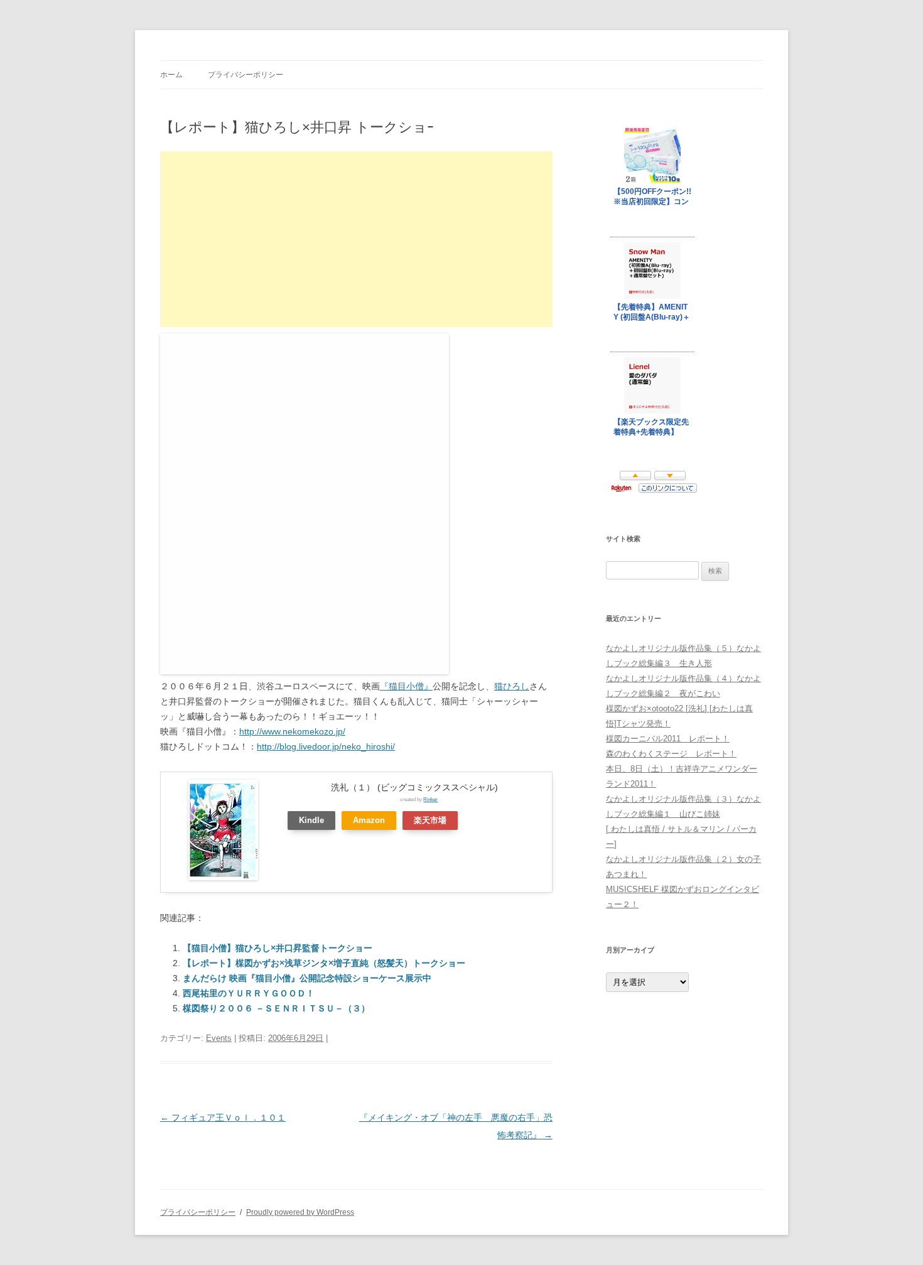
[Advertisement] (356, 239)
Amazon (369, 820)
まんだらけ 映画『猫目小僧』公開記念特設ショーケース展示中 (307, 978)
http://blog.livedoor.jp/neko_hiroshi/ (326, 746)
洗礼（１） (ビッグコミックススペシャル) (414, 787)
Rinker (430, 799)
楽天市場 (430, 820)
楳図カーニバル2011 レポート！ (668, 738)
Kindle (311, 820)
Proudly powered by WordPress (300, 1212)
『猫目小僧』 (406, 686)
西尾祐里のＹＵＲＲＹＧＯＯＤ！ (249, 993)
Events (219, 1038)
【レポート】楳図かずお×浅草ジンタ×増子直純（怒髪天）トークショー (324, 963)
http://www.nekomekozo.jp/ (292, 731)
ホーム (171, 74)
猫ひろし (511, 686)
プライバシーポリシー (245, 74)
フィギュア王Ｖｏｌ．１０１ (223, 1117)
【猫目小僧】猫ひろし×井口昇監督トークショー (277, 948)
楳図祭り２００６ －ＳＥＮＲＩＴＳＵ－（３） (276, 1008)
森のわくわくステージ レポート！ (671, 753)
